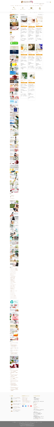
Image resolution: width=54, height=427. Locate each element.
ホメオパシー (12, 283)
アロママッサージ (13, 289)
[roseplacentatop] (14, 162)
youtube (31, 406)
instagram (28, 406)
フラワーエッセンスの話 (31, 5)
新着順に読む (12, 195)
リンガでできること (12, 5)
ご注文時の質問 (35, 404)
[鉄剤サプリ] (14, 97)
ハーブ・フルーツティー (13, 272)
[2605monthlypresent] (14, 28)
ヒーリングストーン (13, 293)
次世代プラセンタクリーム (25, 397)
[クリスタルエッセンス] (14, 246)
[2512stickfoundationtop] (14, 154)
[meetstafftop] (14, 85)
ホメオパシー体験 (37, 5)
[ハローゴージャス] (14, 178)
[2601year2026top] (14, 174)
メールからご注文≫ (35, 406)
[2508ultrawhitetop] (14, 259)
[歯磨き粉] (14, 357)
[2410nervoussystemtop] (14, 230)
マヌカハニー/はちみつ (13, 282)
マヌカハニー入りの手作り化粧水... (16, 397)
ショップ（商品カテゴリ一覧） (34, 12)
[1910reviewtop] (14, 338)
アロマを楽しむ (41, 5)
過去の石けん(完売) (13, 277)
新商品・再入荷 (13, 36)
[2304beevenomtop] (14, 264)
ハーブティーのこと (26, 5)
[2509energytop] (14, 170)
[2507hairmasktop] (14, 190)
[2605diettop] (14, 89)
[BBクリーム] (14, 242)
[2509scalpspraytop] (14, 186)
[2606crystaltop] (14, 105)
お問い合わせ (11, 40)
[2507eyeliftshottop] (14, 182)
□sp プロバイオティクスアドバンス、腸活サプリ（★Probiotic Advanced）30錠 (14, 353)
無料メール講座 (16, 5)
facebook (23, 406)
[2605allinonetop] (14, 56)
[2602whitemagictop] (14, 93)
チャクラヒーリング (13, 294)
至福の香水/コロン (13, 288)
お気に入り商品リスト (12, 38)
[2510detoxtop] (14, 166)
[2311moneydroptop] (14, 158)
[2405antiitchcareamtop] (14, 234)
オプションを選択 (24, 26)
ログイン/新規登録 (12, 37)
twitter (25, 406)
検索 (10, 32)
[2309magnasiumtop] (14, 101)
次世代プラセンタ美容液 (24, 398)
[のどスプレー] (14, 250)
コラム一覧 (12, 196)
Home (30, 12)
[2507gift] (14, 113)
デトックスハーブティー (13, 271)
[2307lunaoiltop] (14, 238)
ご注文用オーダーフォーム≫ (36, 407)
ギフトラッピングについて (14, 298)
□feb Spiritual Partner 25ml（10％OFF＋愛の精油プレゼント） (14, 346)
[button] (23, 28)
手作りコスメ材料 (13, 278)
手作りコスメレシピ (21, 5)
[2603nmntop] (14, 109)
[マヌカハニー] (14, 254)
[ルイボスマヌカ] (14, 334)
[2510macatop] (14, 330)
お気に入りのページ (12, 39)
